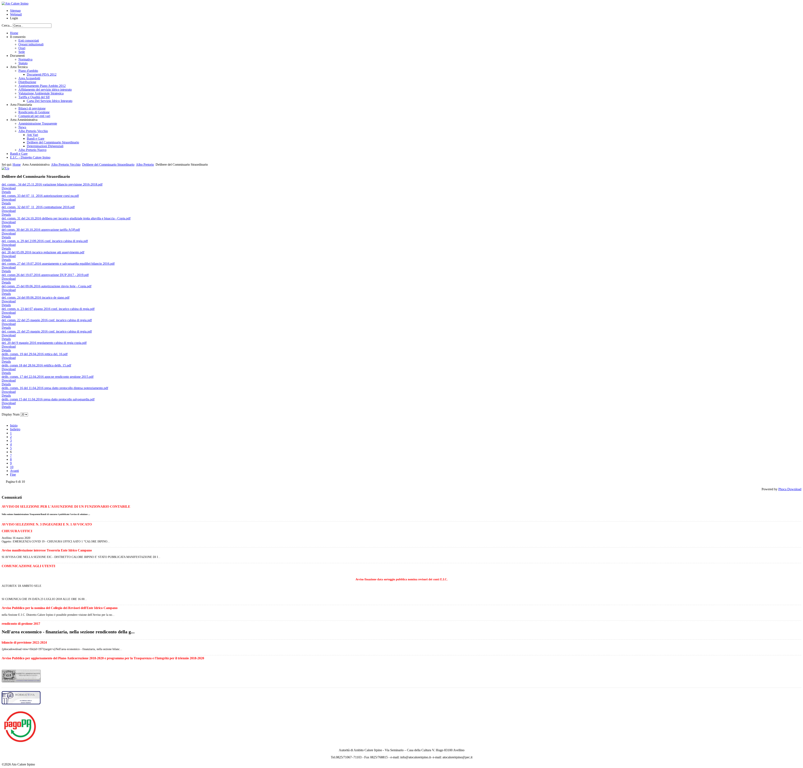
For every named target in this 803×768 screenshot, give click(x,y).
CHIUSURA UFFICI (17, 531)
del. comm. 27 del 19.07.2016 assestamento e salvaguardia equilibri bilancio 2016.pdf (58, 263)
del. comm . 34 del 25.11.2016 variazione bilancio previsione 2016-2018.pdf (52, 184)
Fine (13, 474)
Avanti (14, 470)
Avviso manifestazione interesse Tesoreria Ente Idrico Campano (47, 550)
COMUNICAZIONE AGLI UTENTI (28, 566)
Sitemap (15, 10)
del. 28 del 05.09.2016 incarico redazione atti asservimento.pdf (43, 252)
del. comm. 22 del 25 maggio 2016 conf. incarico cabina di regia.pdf (47, 320)
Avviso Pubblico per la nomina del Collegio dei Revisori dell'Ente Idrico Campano (60, 608)
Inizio (14, 425)
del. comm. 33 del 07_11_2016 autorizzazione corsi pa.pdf (40, 195)
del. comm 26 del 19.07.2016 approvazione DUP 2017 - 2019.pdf (45, 275)
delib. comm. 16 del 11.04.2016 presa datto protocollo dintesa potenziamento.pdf (55, 388)
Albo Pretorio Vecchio (66, 164)
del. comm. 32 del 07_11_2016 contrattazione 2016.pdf (38, 207)
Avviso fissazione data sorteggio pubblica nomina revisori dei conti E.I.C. (401, 579)
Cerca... (7, 25)
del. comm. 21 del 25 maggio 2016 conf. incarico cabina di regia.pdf (47, 331)
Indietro (15, 429)
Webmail (16, 14)
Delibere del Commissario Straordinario (108, 164)
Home (17, 164)
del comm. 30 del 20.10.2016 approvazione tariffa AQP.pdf (41, 229)
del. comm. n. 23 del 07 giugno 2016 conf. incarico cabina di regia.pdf (48, 309)
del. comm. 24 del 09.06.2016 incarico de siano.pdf (35, 297)
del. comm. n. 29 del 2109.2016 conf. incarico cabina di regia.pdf (45, 241)
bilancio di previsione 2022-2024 (24, 642)
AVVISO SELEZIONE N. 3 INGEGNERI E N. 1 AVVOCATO (47, 524)
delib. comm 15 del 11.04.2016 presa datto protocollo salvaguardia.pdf (48, 399)
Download (9, 188)
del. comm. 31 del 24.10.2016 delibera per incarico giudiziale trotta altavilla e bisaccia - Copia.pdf (66, 218)
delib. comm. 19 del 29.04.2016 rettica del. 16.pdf (35, 354)
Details (6, 192)
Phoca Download (789, 489)
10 (11, 467)
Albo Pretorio (145, 164)
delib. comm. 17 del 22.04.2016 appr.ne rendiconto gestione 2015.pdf (47, 376)
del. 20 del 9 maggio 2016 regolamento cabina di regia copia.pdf (44, 343)
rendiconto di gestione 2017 (21, 623)
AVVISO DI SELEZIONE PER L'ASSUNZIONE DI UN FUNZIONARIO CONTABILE (66, 506)
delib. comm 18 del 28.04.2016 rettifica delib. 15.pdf (36, 365)
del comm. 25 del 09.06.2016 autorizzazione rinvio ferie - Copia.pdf (46, 286)
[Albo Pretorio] (5, 168)
